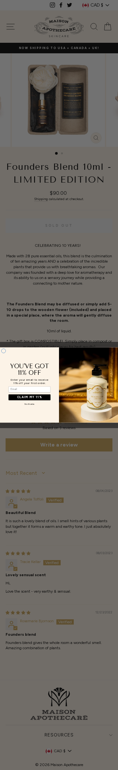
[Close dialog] (3, 351)
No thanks (29, 404)
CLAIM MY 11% (29, 397)
